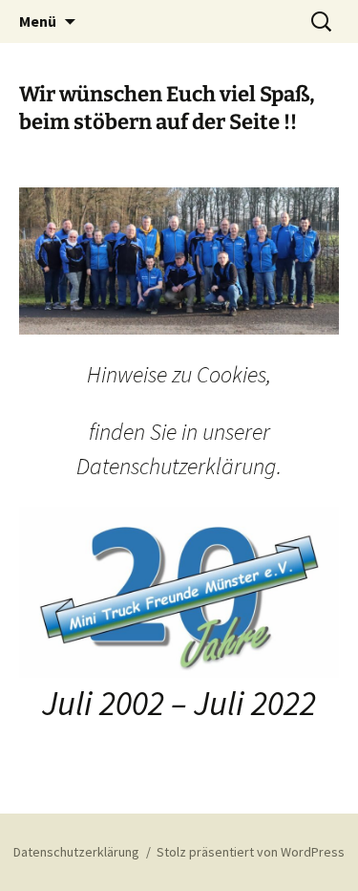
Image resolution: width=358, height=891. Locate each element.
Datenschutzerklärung (76, 851)
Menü (37, 21)
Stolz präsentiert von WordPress (251, 851)
